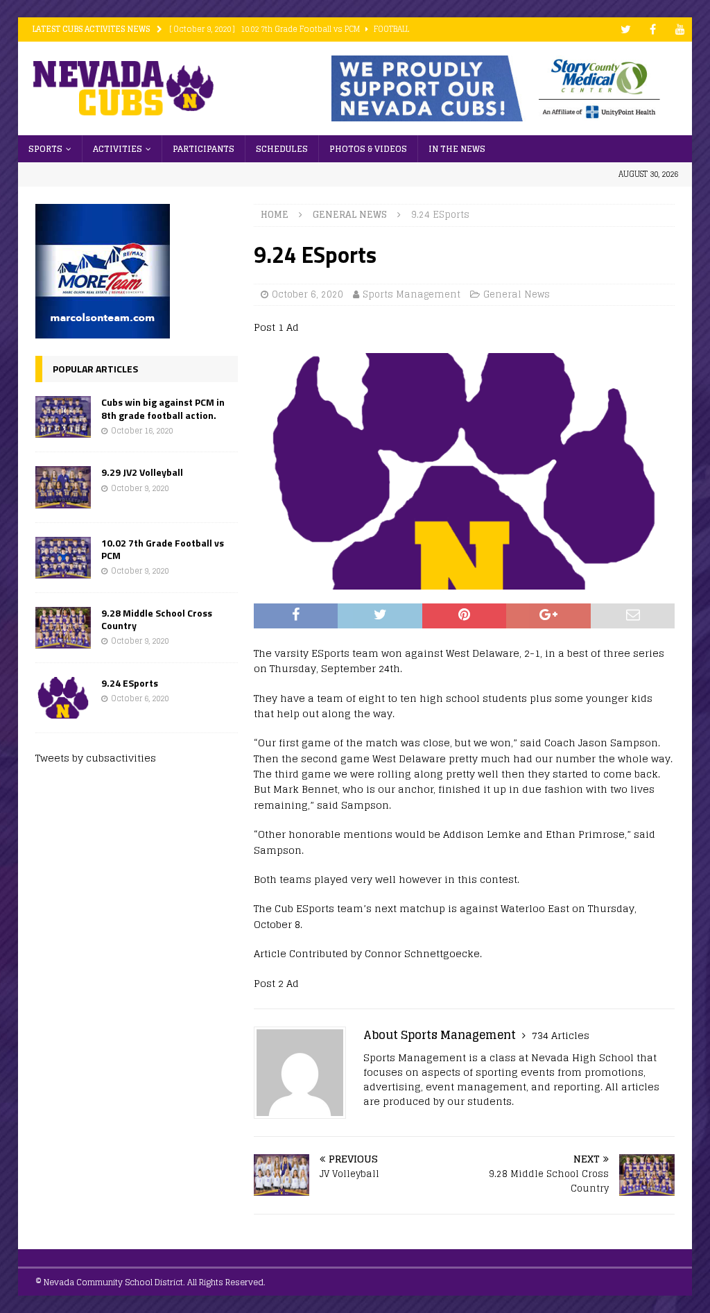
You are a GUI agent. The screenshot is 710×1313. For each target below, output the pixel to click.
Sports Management (411, 294)
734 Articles (560, 1035)
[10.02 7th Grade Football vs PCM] (63, 557)
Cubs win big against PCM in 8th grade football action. (163, 408)
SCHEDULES (282, 148)
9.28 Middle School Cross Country (156, 619)
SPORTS (45, 148)
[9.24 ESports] (63, 698)
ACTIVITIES (117, 148)
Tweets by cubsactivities (95, 757)
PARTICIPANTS (203, 148)
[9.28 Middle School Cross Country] (63, 628)
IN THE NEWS (456, 148)
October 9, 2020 (139, 488)
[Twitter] (626, 29)
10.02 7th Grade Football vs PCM (162, 549)
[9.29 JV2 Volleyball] (63, 487)
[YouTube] (680, 29)
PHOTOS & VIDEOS (368, 148)
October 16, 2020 (142, 431)
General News (516, 294)
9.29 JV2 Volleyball (142, 472)
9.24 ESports (129, 683)
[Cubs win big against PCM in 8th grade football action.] (63, 417)
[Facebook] (653, 29)
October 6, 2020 (307, 294)
